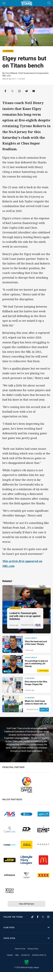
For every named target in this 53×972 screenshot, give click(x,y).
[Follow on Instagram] (48, 916)
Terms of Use (20, 948)
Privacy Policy (33, 948)
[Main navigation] (4, 3)
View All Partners (26, 903)
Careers (10, 955)
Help (17, 955)
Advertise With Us (39, 955)
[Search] (49, 3)
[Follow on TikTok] (32, 916)
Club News (8, 51)
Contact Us (25, 955)
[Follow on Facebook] (38, 916)
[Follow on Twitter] (43, 916)
